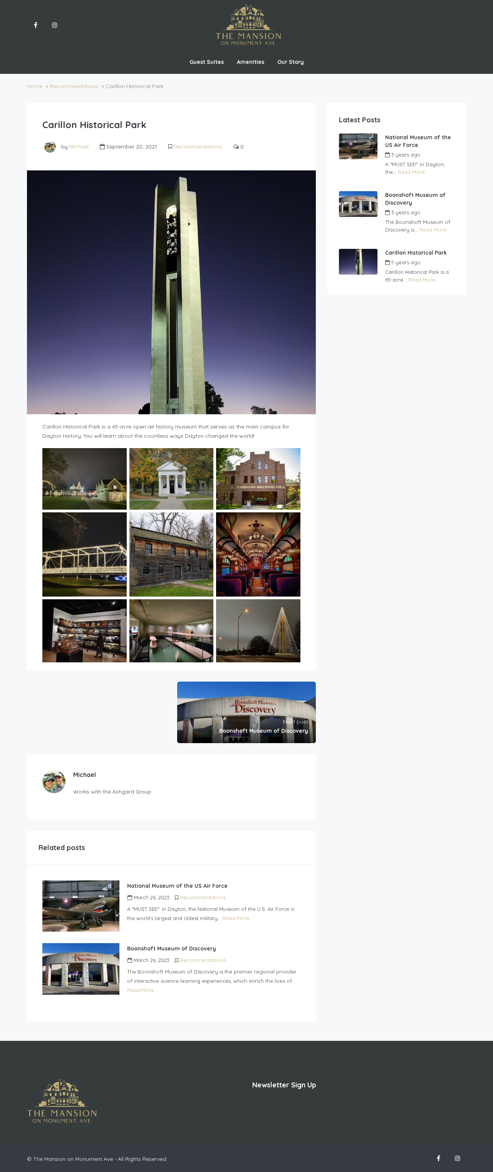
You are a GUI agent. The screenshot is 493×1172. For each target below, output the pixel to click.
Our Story (290, 61)
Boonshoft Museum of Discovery (415, 199)
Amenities (250, 61)
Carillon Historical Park (416, 252)
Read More (236, 918)
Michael (79, 146)
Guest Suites (206, 61)
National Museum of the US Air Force (418, 141)
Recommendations (74, 86)
